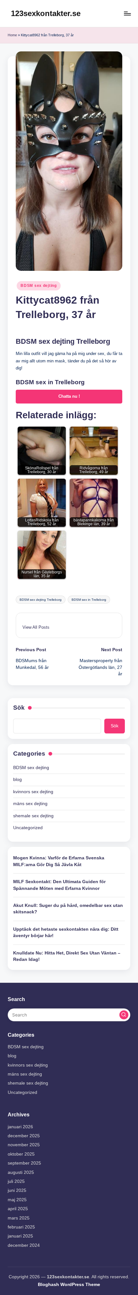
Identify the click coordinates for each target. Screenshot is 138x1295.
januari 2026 (20, 1126)
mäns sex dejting (30, 803)
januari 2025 (20, 1236)
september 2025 (24, 1163)
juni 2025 (17, 1190)
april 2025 (18, 1208)
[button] (35, 627)
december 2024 (24, 1245)
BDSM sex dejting (39, 285)
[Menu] (127, 13)
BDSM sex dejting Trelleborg (41, 599)
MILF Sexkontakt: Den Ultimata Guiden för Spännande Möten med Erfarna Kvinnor (59, 885)
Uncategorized (28, 827)
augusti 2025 (21, 1172)
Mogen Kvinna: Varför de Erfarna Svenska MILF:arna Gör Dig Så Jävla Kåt (58, 861)
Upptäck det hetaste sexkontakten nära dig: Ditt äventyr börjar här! (65, 932)
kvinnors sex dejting (33, 791)
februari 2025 (21, 1227)
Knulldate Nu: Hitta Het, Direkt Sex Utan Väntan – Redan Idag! (66, 956)
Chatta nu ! (69, 396)
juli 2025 (16, 1181)
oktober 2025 (21, 1154)
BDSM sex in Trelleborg (89, 599)
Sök (19, 707)
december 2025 (24, 1135)
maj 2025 (17, 1199)
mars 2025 (19, 1218)
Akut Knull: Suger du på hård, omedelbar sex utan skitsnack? (68, 908)
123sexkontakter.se (46, 13)
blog (17, 779)
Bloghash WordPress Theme (69, 1284)
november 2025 (24, 1144)
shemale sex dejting (33, 815)
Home (12, 35)
